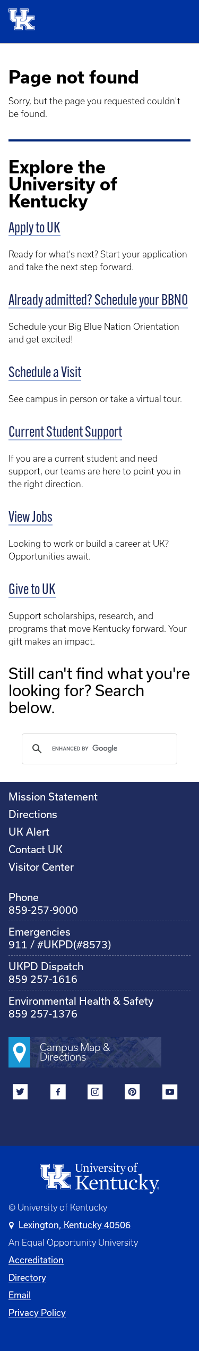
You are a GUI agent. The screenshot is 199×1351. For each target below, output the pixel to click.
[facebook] (58, 1094)
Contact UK (35, 849)
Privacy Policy (37, 1312)
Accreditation (36, 1260)
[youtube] (169, 1094)
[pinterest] (132, 1094)
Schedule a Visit (44, 373)
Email (19, 1295)
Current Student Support (65, 433)
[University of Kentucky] (24, 22)
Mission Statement (53, 796)
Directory (27, 1277)
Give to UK (32, 590)
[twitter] (20, 1094)
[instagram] (95, 1094)
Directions (32, 814)
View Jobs (30, 518)
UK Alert (28, 831)
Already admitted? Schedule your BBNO (98, 301)
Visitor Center (41, 867)
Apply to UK (34, 228)
